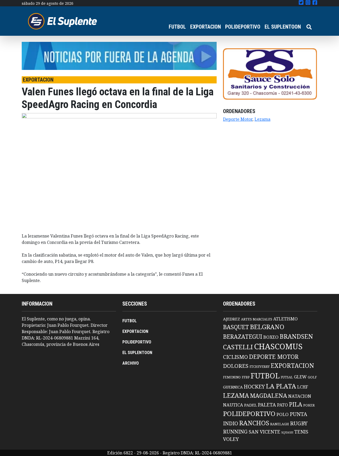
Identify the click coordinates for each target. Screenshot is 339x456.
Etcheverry (259, 367)
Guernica (233, 387)
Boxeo (271, 337)
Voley (231, 439)
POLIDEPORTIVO (242, 27)
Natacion (299, 396)
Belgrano (267, 327)
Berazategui (242, 336)
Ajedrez (231, 318)
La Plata (281, 386)
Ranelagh (279, 424)
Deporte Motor (237, 119)
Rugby (298, 423)
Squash (287, 432)
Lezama (262, 119)
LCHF (302, 387)
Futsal (287, 377)
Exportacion (292, 365)
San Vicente (264, 431)
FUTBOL (177, 27)
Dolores (235, 365)
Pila (295, 404)
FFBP (245, 377)
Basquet (236, 327)
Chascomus (278, 346)
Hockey (254, 386)
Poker (309, 405)
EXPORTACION (205, 27)
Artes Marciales (256, 319)
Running (235, 431)
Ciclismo (235, 356)
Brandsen (296, 336)
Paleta (267, 404)
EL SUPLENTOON (283, 27)
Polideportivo (249, 413)
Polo (282, 414)
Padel (250, 405)
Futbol (265, 375)
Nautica (233, 405)
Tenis (301, 431)
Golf (312, 377)
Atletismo (285, 319)
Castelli (238, 347)
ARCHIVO (130, 363)
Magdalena (268, 395)
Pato (282, 405)
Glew (300, 377)
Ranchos (254, 423)
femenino (232, 377)
